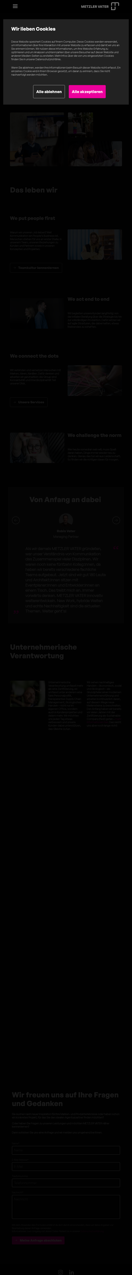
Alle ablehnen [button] (49, 91)
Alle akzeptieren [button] (87, 91)
